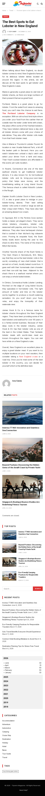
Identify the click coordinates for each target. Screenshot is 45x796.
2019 (5, 702)
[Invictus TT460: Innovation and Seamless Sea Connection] (22, 413)
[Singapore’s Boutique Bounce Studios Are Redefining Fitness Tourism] (22, 487)
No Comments (8, 34)
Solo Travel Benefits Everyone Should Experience (21, 632)
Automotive (6, 728)
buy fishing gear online (10, 771)
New (21, 357)
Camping (5, 732)
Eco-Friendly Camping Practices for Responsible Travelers (28, 575)
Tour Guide (6, 754)
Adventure (6, 724)
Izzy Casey (12, 31)
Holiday (5, 743)
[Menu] (3, 3)
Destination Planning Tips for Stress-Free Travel (20, 646)
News (4, 750)
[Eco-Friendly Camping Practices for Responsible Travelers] (9, 575)
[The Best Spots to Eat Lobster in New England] (22, 52)
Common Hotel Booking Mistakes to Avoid (18, 639)
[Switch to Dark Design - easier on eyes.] (37, 4)
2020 (5, 698)
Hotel (4, 746)
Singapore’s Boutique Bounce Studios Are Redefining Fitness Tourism (30, 561)
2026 (5, 658)
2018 (5, 706)
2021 (5, 694)
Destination (6, 739)
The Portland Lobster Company (18, 113)
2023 (5, 685)
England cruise (30, 357)
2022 (5, 689)
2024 (5, 681)
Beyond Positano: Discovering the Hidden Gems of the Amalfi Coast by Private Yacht (29, 547)
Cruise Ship (6, 735)
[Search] (41, 3)
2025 (5, 677)
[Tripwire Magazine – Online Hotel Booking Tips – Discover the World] (22, 3)
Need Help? (24, 790)
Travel (5, 16)
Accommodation (8, 721)
